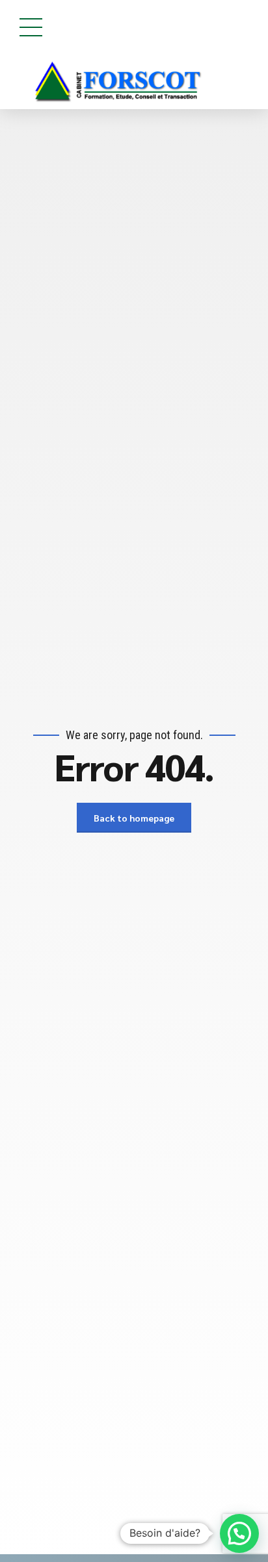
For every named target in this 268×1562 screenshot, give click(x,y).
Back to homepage (134, 818)
